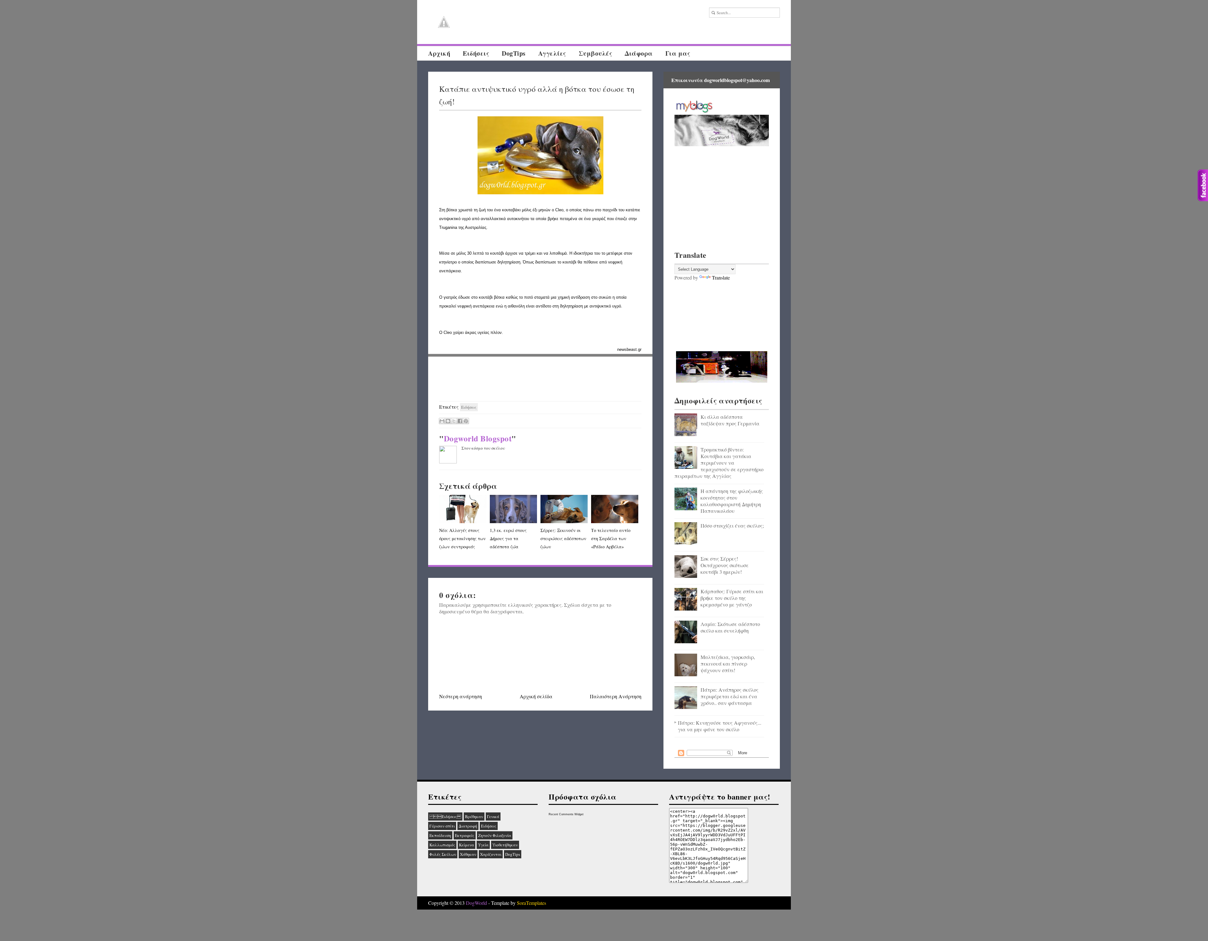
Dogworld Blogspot (478, 438)
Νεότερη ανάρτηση (460, 696)
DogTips (514, 53)
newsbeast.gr (629, 349)
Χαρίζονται (490, 854)
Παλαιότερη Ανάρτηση (615, 696)
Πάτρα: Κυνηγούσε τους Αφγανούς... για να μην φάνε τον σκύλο (719, 726)
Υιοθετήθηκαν (505, 845)
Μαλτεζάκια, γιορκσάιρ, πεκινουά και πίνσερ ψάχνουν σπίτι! (728, 663)
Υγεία (483, 845)
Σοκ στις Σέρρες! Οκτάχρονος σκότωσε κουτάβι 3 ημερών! (725, 565)
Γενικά (493, 816)
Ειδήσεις (476, 53)
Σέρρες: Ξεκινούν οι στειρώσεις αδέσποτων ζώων (563, 538)
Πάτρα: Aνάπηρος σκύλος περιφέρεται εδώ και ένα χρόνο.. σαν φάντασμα (729, 696)
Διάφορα (639, 53)
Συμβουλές (595, 53)
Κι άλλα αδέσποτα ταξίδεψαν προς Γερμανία (730, 420)
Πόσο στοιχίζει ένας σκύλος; (732, 525)
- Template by (516, 902)
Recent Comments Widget (566, 814)
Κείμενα (466, 845)
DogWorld (476, 902)
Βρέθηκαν (474, 816)
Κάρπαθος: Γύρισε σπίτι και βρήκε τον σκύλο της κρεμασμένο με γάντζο (732, 598)
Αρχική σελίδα (536, 696)
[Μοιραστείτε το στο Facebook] (460, 421)
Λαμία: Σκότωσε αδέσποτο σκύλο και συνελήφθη (730, 627)
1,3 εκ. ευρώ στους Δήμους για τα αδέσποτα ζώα (508, 538)
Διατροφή (468, 826)
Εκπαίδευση (440, 835)
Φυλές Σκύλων (442, 854)
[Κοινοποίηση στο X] (454, 421)
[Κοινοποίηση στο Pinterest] (466, 421)
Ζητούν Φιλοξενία (494, 835)
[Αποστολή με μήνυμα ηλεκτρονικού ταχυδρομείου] (442, 421)
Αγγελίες (552, 53)
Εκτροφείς (464, 835)
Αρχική (439, 53)
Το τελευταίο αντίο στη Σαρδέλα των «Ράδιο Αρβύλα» (610, 538)
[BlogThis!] (448, 421)
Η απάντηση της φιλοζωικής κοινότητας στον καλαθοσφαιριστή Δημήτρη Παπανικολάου (732, 501)
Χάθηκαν (468, 854)
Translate (721, 277)
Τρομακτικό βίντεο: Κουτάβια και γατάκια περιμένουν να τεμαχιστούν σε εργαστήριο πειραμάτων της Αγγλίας (718, 462)
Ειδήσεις (445, 816)
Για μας (678, 53)
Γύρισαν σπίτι (442, 826)
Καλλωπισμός (442, 845)
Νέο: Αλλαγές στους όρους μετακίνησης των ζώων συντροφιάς (462, 538)
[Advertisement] (540, 379)
